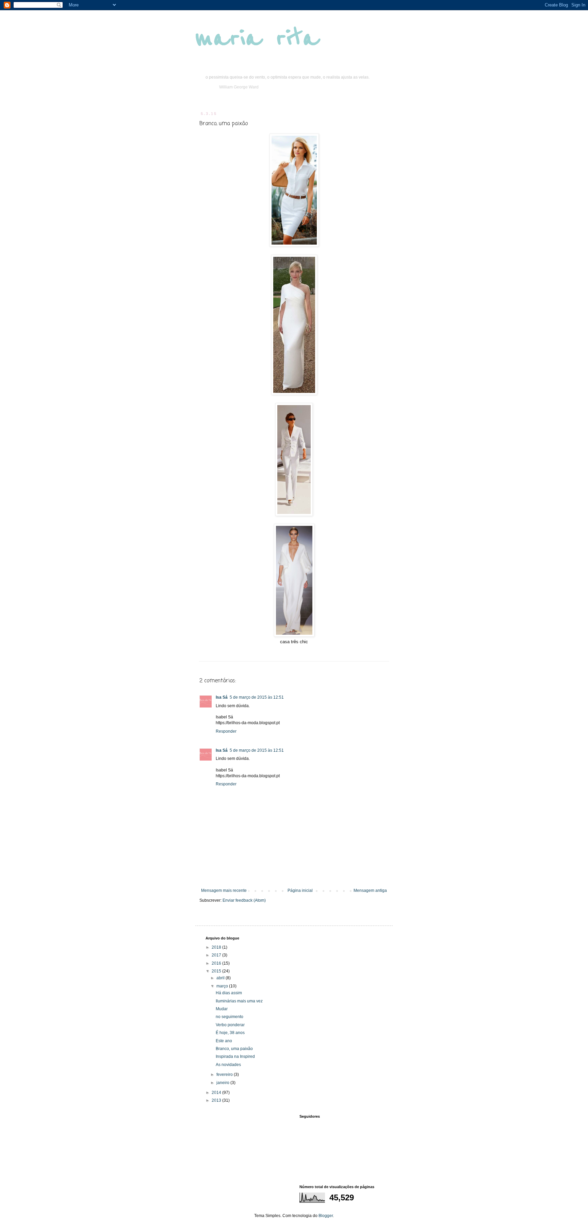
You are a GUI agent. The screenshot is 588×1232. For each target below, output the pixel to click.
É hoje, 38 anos (230, 1032)
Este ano (224, 1040)
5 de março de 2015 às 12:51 (257, 697)
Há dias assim (229, 992)
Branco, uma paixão (234, 1048)
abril (221, 978)
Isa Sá (222, 697)
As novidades (228, 1064)
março (222, 986)
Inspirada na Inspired (235, 1056)
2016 (217, 963)
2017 (217, 955)
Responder (226, 731)
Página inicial (300, 890)
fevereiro (225, 1074)
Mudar (222, 1008)
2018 (217, 947)
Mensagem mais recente (224, 890)
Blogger (325, 1215)
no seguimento (229, 1016)
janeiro (223, 1082)
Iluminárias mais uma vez (239, 1001)
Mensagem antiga (370, 890)
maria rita (257, 38)
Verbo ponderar (230, 1024)
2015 (217, 971)
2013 (217, 1100)
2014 (217, 1092)
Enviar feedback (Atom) (244, 900)
